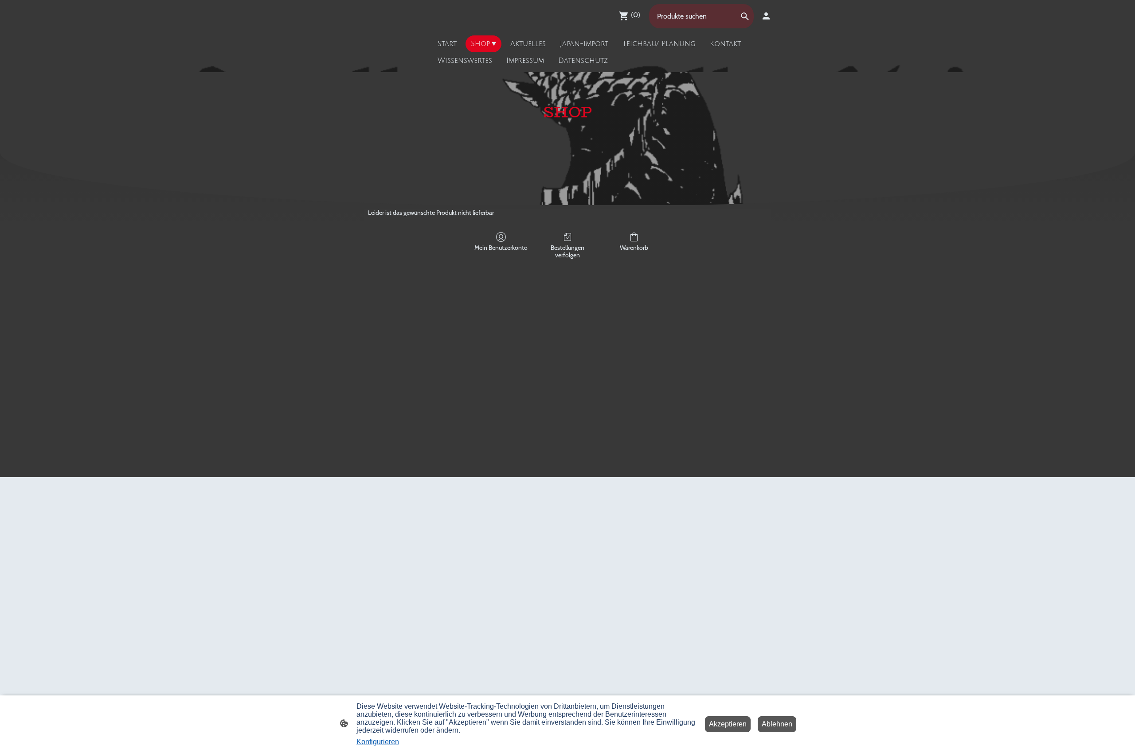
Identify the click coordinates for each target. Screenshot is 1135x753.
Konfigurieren (377, 741)
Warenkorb (634, 248)
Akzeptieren (728, 724)
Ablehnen (777, 724)
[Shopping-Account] (766, 16)
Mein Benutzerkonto (501, 248)
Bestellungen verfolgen (567, 251)
